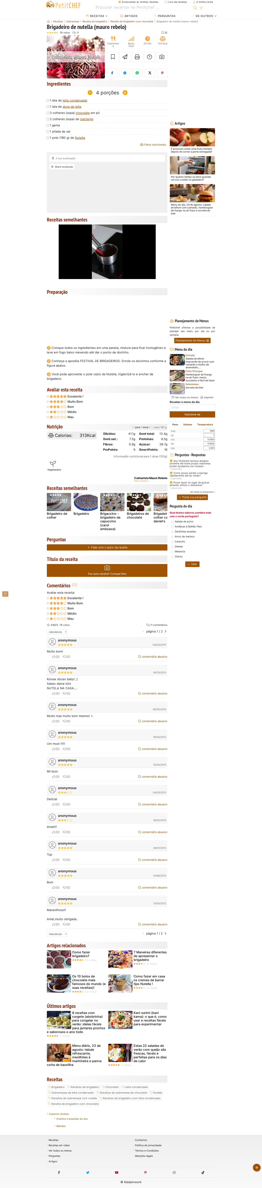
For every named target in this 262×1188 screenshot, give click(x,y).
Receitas (96, 16)
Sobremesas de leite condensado (72, 1092)
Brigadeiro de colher (57, 515)
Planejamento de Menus (191, 340)
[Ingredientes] (5, 594)
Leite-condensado (136, 1087)
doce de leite (72, 106)
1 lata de (68, 100)
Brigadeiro (81, 514)
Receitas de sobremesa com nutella (74, 1098)
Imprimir (208, 397)
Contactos (141, 1140)
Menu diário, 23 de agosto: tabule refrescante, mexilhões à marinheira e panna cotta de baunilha (74, 1055)
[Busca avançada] (201, 8)
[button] (51, 57)
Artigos (131, 16)
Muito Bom (75, 401)
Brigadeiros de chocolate (138, 515)
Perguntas (166, 16)
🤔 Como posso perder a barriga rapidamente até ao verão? (189, 474)
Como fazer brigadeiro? (81, 954)
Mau (70, 417)
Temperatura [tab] (205, 424)
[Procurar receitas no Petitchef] (195, 7)
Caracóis (180, 541)
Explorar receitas (59, 1113)
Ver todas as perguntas (201, 492)
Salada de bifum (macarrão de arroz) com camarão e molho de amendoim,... (200, 363)
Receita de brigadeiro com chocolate (75, 1103)
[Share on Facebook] (112, 73)
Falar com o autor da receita (108, 547)
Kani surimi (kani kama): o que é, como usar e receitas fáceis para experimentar (150, 1018)
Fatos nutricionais (154, 144)
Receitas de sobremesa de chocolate (123, 1092)
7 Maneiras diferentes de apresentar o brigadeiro (150, 956)
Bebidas (61, 1126)
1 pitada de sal (60, 131)
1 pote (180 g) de (67, 138)
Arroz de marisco (185, 536)
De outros (204, 16)
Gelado (179, 546)
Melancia (180, 551)
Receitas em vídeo (59, 1145)
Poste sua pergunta (194, 497)
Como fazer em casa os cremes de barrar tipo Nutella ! (149, 980)
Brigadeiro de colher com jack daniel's (166, 517)
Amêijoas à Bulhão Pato (188, 526)
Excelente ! (75, 396)
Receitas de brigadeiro (85, 1087)
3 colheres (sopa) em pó (75, 113)
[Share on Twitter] (150, 73)
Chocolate (112, 1087)
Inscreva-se (192, 414)
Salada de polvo (184, 521)
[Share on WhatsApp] (137, 73)
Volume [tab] (187, 424)
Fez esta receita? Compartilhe (107, 573)
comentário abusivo (154, 656)
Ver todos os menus (186, 397)
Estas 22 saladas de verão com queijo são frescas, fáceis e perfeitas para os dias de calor (150, 1053)
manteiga (86, 119)
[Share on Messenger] (125, 73)
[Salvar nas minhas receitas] (112, 57)
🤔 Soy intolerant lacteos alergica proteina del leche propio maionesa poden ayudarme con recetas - (190, 464)
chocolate (83, 113)
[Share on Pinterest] (162, 73)
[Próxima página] (165, 631)
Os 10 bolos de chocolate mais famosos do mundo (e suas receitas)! (89, 982)
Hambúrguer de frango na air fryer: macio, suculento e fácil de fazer (200, 377)
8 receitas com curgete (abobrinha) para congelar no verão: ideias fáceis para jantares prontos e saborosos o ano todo (76, 1022)
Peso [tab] (175, 424)
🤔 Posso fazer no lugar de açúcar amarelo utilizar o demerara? (189, 484)
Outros (179, 556)
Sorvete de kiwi (194, 387)
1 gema (55, 125)
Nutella (80, 138)
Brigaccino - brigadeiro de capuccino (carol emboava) (110, 521)
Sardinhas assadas (185, 531)
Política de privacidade (148, 1145)
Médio (72, 412)
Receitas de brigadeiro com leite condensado (132, 1098)
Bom (70, 407)
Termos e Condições (147, 1150)
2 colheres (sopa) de (71, 119)
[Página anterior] (143, 631)
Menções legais (144, 1156)
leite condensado (75, 100)
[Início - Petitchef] (48, 21)
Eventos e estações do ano (72, 1118)
